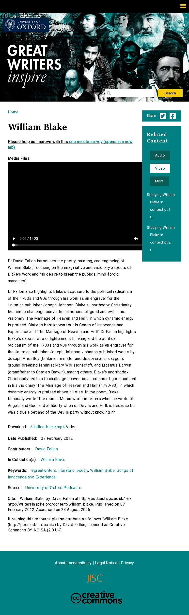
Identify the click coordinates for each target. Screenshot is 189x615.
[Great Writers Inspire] (26, 25)
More (159, 181)
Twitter (163, 116)
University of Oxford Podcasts (53, 487)
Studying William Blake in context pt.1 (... (161, 206)
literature (66, 470)
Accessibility (80, 563)
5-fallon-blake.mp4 (47, 426)
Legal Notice (106, 563)
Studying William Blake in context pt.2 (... (161, 238)
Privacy (127, 563)
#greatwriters (43, 470)
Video (160, 168)
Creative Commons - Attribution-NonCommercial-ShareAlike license (96, 597)
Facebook (173, 116)
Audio (160, 155)
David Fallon (46, 449)
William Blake (53, 459)
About (60, 563)
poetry (82, 470)
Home (13, 112)
